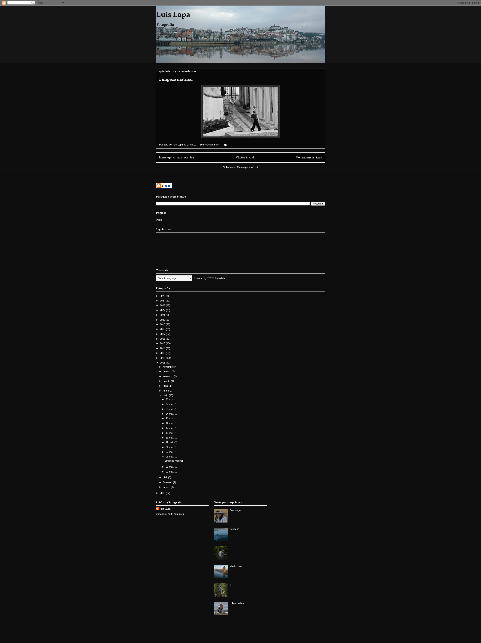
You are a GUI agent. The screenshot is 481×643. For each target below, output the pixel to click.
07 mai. (170, 452)
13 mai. (170, 437)
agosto (167, 381)
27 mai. (170, 404)
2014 (163, 348)
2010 (163, 493)
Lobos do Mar (237, 603)
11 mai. (170, 442)
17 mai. (170, 428)
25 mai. (170, 409)
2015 (163, 343)
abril (165, 477)
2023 (163, 305)
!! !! (231, 584)
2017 (163, 334)
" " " (232, 547)
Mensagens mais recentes (176, 157)
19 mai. (170, 423)
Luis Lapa (173, 15)
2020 (163, 319)
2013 (163, 353)
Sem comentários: (210, 144)
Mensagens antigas (309, 157)
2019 (163, 324)
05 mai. (170, 456)
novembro (168, 366)
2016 (163, 338)
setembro (168, 376)
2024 (163, 300)
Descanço (235, 510)
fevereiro (168, 482)
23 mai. (170, 418)
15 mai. (170, 433)
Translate (220, 278)
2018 (163, 329)
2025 (163, 296)
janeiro (167, 487)
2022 (163, 310)
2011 (163, 362)
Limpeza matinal (176, 80)
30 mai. (170, 399)
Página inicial (245, 157)
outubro (167, 371)
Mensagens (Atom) (247, 167)
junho (166, 390)
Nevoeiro (234, 529)
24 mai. (170, 413)
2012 (163, 358)
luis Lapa (165, 508)
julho (166, 385)
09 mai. (170, 447)
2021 (163, 315)
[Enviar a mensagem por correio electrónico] (225, 144)
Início (159, 219)
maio (166, 395)
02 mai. (170, 471)
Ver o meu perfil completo (170, 514)
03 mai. (170, 466)
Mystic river (236, 566)
